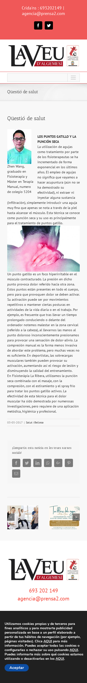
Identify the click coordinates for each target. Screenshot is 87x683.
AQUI (48, 641)
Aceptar (16, 667)
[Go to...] (43, 77)
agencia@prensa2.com (43, 13)
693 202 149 (43, 590)
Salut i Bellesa (35, 422)
